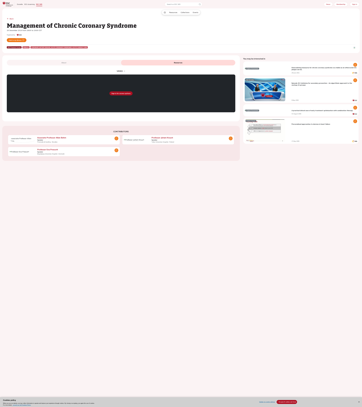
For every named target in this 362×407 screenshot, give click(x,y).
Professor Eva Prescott (47, 149)
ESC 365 (39, 4)
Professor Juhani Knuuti (162, 137)
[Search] (199, 4)
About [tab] (63, 63)
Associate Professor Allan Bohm (51, 137)
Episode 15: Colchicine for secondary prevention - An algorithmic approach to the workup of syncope (322, 84)
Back (12, 19)
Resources (173, 12)
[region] (181, 402)
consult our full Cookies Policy (22, 405)
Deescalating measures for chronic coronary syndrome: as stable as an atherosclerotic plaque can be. (324, 68)
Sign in (354, 4)
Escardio (20, 4)
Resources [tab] (178, 63)
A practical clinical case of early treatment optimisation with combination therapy (322, 110)
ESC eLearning (29, 4)
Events (195, 12)
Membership (340, 4)
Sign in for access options (121, 93)
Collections (185, 12)
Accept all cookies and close (287, 402)
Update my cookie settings (267, 402)
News (328, 4)
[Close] (359, 402)
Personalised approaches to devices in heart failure (311, 124)
